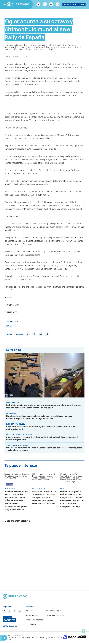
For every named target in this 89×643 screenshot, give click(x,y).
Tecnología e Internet (34, 619)
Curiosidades (30, 624)
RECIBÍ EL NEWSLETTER (74, 4)
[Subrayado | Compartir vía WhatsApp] (40, 334)
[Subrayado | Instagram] (51, 4)
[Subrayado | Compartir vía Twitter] (27, 334)
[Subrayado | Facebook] (38, 4)
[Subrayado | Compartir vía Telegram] (47, 334)
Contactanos (11, 626)
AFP (6, 15)
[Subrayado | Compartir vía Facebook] (34, 334)
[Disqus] (44, 557)
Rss (23, 635)
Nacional (28, 610)
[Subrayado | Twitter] (45, 4)
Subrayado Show (53, 610)
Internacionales (31, 615)
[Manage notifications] (83, 631)
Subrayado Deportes (55, 615)
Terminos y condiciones (12, 635)
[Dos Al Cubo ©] (74, 638)
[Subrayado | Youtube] (58, 4)
